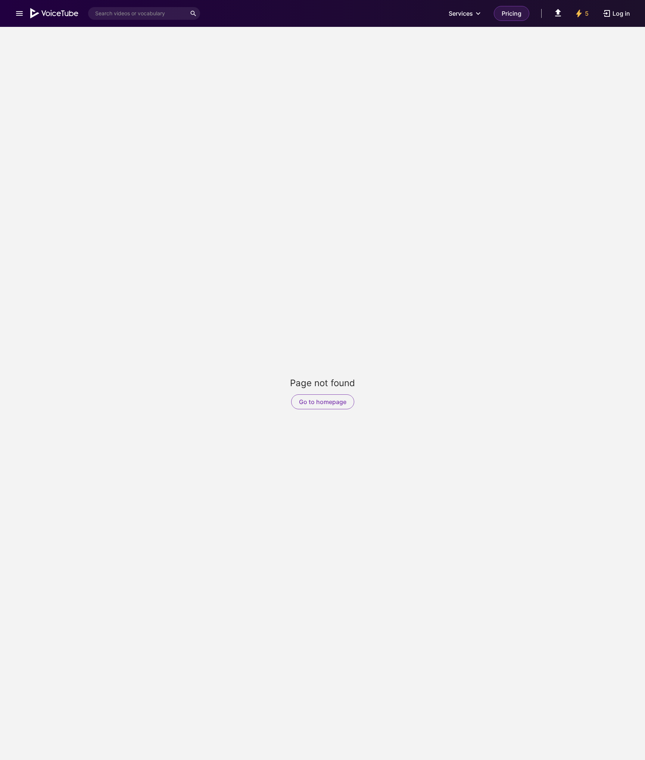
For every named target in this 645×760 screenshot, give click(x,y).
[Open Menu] (19, 13)
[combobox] (137, 13)
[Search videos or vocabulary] (193, 13)
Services (461, 13)
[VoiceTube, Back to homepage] (54, 13)
